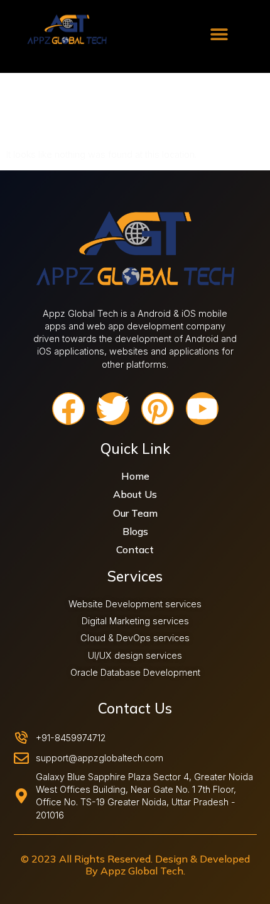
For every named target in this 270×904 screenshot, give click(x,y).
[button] (219, 33)
